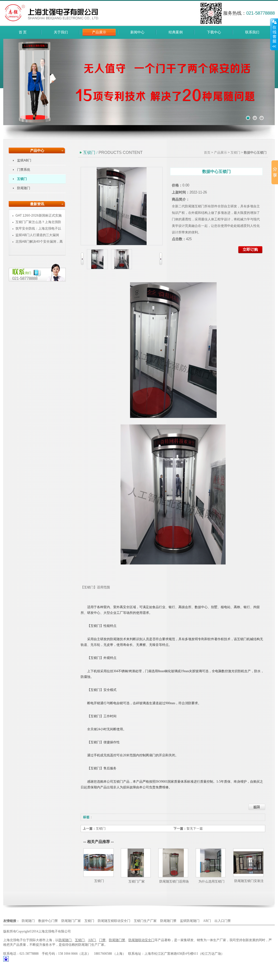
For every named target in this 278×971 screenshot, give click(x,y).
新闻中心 (137, 32)
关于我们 (61, 32)
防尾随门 (23, 188)
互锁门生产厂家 (145, 921)
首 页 (23, 32)
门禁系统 (23, 170)
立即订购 (250, 249)
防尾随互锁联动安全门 (114, 921)
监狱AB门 (24, 160)
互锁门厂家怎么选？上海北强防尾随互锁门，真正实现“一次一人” (36, 222)
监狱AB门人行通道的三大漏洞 (37, 235)
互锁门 (22, 179)
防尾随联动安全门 (141, 940)
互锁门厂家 (136, 881)
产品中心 (37, 150)
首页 (207, 152)
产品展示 (99, 32)
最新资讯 (37, 204)
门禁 (102, 940)
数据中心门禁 (48, 921)
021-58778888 (24, 278)
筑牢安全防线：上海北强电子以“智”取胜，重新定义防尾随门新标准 (36, 229)
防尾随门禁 (168, 921)
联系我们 (252, 32)
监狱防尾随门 (190, 921)
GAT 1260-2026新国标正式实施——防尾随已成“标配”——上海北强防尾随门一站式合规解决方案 (36, 216)
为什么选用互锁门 (211, 881)
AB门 (207, 921)
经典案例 (176, 32)
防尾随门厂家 (71, 921)
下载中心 (214, 32)
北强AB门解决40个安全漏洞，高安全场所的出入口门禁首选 (37, 242)
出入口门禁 (222, 921)
